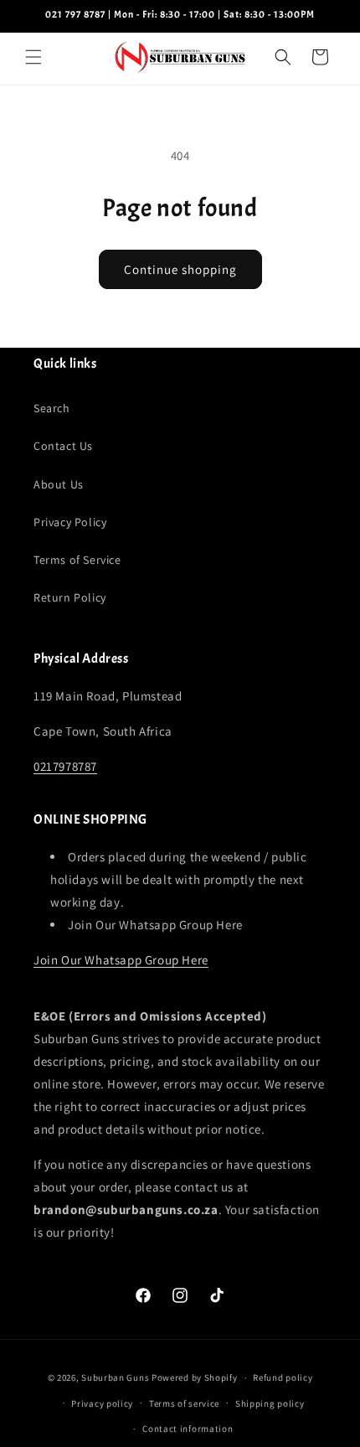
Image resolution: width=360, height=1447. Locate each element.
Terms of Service (77, 559)
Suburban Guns (115, 1377)
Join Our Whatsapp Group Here (120, 960)
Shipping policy (270, 1403)
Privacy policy (102, 1403)
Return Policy (69, 597)
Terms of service (184, 1403)
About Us (58, 484)
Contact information (187, 1428)
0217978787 (65, 766)
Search (51, 408)
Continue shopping (180, 269)
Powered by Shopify (195, 1377)
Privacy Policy (69, 522)
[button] (33, 57)
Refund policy (282, 1377)
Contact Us (63, 445)
